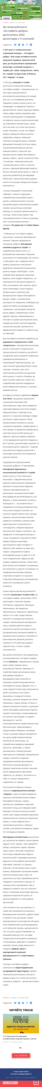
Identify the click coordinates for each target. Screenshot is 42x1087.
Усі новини (21, 1055)
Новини (5, 22)
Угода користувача (21, 1071)
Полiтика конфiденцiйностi (21, 1074)
